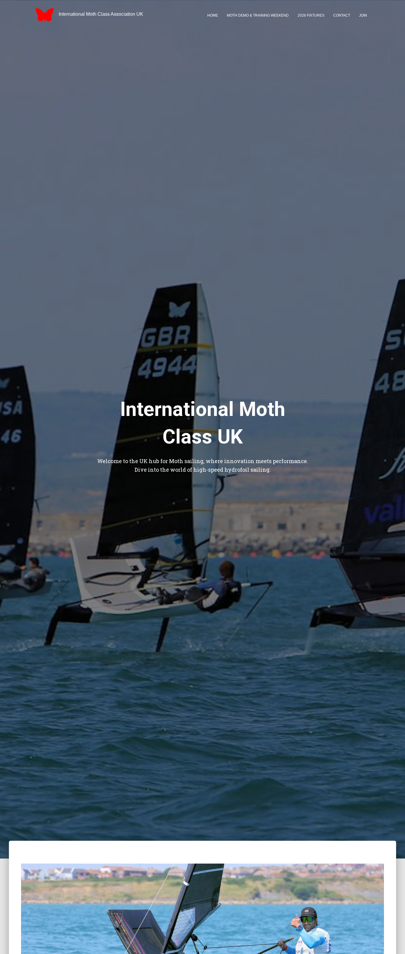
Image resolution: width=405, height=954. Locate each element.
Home (212, 15)
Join (363, 15)
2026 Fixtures (311, 15)
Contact (341, 15)
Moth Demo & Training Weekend (258, 15)
